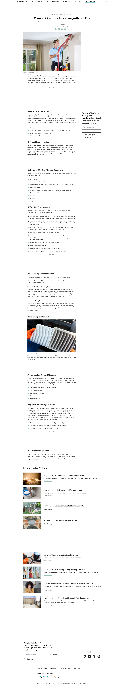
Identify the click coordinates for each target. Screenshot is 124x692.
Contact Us (77, 668)
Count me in (91, 131)
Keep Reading (48, 481)
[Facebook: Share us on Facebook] (55, 29)
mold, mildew (56, 149)
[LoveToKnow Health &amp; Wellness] (42, 676)
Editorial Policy (62, 668)
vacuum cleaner (36, 190)
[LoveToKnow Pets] (56, 676)
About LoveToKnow (42, 668)
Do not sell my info (65, 683)
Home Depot (51, 291)
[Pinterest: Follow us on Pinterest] (94, 656)
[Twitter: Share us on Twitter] (58, 29)
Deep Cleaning (62, 14)
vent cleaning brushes (48, 296)
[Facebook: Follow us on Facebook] (85, 656)
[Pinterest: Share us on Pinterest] (62, 29)
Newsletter (53, 668)
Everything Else (70, 14)
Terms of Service (82, 683)
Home (52, 14)
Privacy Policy (74, 683)
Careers (70, 668)
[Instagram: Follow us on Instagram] (99, 656)
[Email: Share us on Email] (65, 29)
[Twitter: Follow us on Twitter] (89, 656)
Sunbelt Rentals (40, 291)
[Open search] (99, 1)
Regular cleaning (32, 115)
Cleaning (56, 14)
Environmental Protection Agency (57, 410)
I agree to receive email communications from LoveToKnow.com (89, 136)
